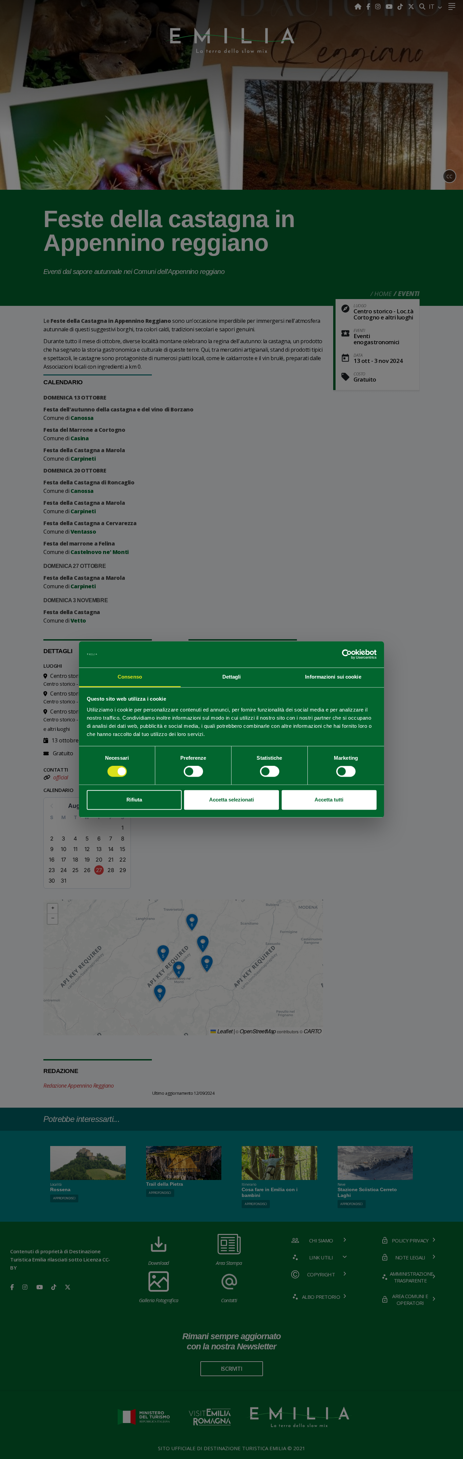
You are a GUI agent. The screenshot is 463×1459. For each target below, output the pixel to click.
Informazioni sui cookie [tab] (333, 677)
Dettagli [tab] (231, 677)
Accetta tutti (329, 799)
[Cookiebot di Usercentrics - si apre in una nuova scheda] (347, 654)
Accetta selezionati (231, 799)
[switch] (193, 771)
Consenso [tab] (130, 677)
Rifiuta (134, 799)
